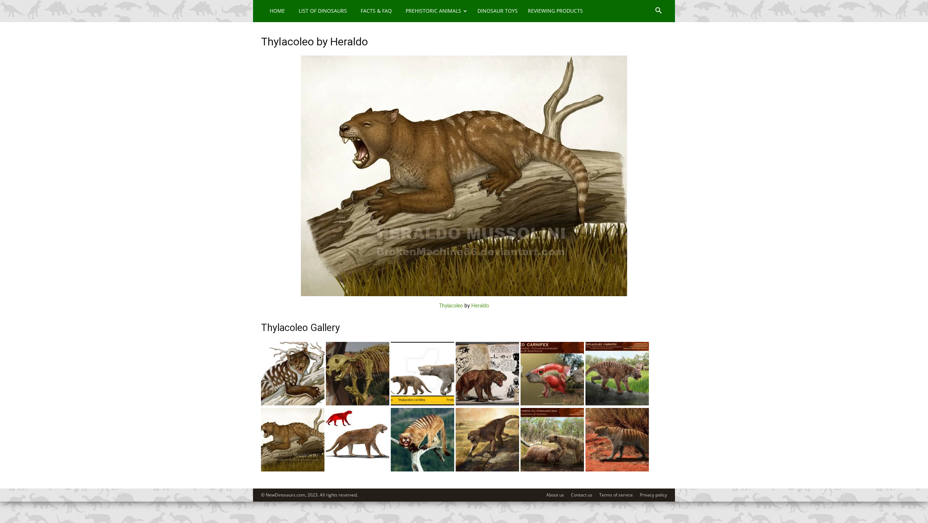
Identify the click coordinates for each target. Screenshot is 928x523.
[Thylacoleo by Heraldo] (464, 294)
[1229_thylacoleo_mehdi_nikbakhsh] (617, 470)
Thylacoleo (451, 306)
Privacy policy (653, 495)
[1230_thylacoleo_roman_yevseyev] (552, 470)
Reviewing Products (555, 10)
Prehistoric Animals (433, 10)
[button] (658, 11)
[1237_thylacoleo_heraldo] (292, 470)
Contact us (581, 495)
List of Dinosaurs (323, 10)
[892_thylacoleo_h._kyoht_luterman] (292, 403)
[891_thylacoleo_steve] (357, 403)
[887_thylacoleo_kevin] (487, 403)
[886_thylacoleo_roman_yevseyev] (552, 403)
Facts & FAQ (376, 10)
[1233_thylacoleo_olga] (487, 470)
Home (277, 10)
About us (555, 495)
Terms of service (616, 495)
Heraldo (480, 306)
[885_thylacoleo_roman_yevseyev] (617, 403)
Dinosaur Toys (497, 10)
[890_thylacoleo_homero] (422, 403)
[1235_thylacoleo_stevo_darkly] (422, 470)
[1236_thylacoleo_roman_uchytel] (357, 470)
